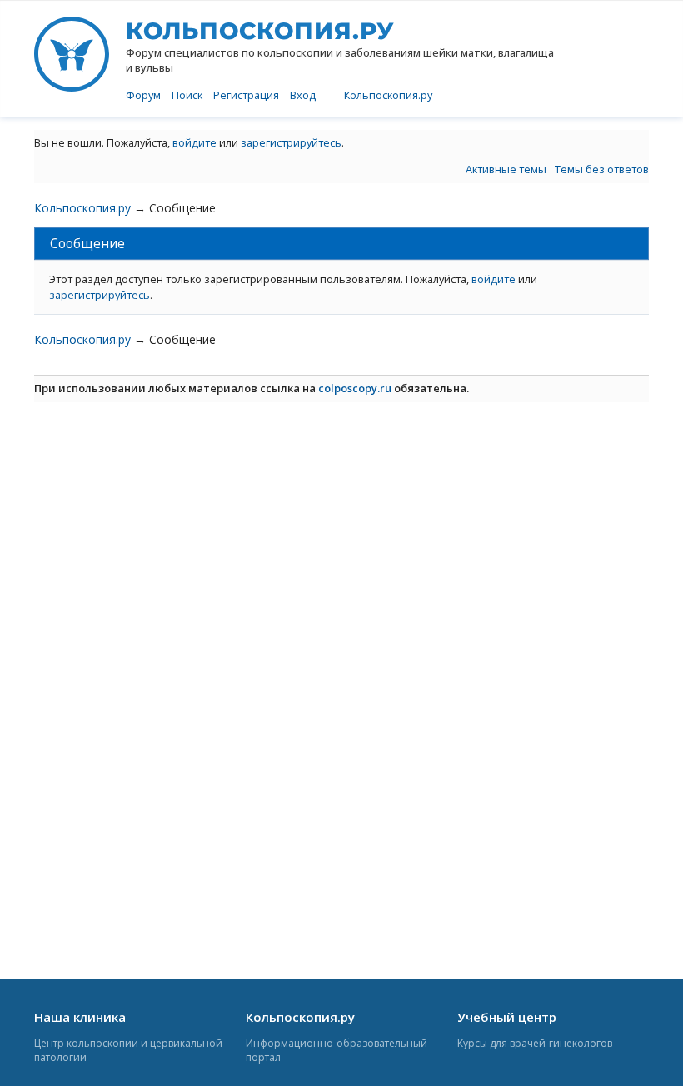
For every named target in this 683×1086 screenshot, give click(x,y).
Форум (143, 94)
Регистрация (246, 94)
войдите (194, 142)
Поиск (187, 94)
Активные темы (506, 169)
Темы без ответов (602, 169)
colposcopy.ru (354, 388)
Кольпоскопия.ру (388, 94)
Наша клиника (80, 1017)
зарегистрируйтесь (291, 142)
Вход (303, 94)
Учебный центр (506, 1017)
